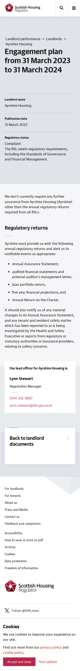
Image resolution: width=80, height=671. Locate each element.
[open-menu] (74, 8)
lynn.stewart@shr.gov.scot (31, 405)
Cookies (10, 554)
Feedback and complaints (23, 523)
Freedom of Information (21, 568)
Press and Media (16, 509)
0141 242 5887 (21, 398)
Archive (10, 547)
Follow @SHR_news (25, 610)
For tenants (13, 495)
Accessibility (13, 533)
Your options (48, 662)
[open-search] (61, 8)
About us (11, 502)
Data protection (16, 561)
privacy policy (51, 647)
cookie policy (13, 652)
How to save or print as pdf (24, 540)
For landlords (14, 488)
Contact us (12, 516)
